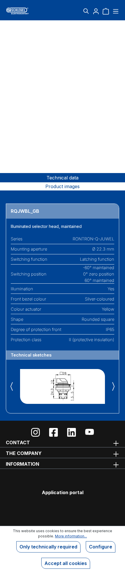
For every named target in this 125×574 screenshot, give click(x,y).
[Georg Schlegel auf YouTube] (90, 432)
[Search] (86, 11)
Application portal (62, 492)
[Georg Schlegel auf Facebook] (53, 432)
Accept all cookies (65, 563)
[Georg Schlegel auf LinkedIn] (72, 432)
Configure (100, 547)
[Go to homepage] (25, 10)
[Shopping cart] (106, 11)
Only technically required (48, 547)
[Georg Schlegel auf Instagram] (35, 432)
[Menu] (115, 11)
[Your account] (96, 11)
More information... (71, 536)
